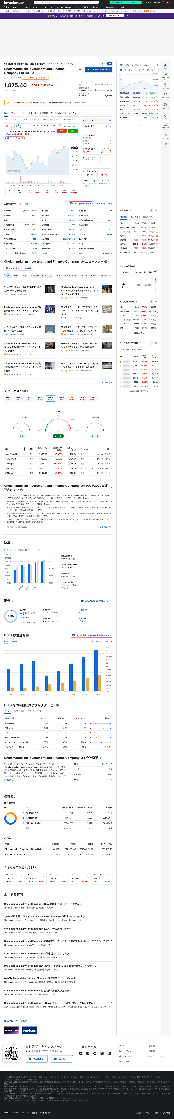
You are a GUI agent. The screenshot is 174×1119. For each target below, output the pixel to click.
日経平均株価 (124, 93)
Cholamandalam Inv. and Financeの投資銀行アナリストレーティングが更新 (22, 309)
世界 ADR (68, 11)
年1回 (6, 641)
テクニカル (56, 113)
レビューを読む (156, 285)
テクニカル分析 (15, 391)
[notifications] (163, 2)
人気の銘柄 (123, 217)
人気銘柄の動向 (127, 301)
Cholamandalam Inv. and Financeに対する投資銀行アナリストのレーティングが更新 (22, 367)
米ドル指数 (123, 118)
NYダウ (122, 105)
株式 (7, 11)
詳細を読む (8, 779)
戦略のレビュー (80, 103)
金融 (110, 769)
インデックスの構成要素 (64, 119)
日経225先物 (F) (125, 97)
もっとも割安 (124, 349)
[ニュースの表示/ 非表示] (60, 125)
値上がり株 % (135, 217)
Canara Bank (98, 875)
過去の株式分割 (47, 119)
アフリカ (128, 11)
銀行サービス (107, 764)
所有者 (24, 119)
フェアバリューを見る (102, 85)
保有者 (8, 796)
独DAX (122, 109)
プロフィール (14, 119)
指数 (127, 65)
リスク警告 (166, 1113)
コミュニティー (71, 113)
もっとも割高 (136, 349)
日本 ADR (76, 11)
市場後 (60, 11)
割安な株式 (137, 11)
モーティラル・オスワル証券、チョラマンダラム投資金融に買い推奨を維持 (79, 345)
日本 (29, 11)
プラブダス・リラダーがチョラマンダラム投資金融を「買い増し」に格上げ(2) (79, 329)
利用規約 (139, 1113)
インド (109, 779)
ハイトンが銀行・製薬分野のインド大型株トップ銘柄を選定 (22, 329)
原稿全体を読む (106, 527)
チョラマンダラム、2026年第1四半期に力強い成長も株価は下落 (22, 289)
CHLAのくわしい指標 (103, 203)
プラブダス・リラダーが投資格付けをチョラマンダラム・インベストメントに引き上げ (79, 310)
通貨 (121, 65)
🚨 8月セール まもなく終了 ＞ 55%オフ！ (125, 2)
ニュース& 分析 (29, 113)
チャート (15, 113)
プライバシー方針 (152, 1113)
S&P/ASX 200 (125, 113)
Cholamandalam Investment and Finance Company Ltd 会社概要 (51, 758)
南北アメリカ (87, 11)
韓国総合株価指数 (126, 101)
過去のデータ (34, 119)
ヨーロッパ (97, 11)
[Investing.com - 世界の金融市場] (14, 2)
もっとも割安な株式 (129, 343)
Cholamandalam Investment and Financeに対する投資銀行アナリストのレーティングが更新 (79, 290)
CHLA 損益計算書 (16, 635)
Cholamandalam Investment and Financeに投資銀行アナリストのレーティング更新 (22, 347)
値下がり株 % (148, 217)
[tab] (8, 398)
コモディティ (136, 65)
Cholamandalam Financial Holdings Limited (24, 849)
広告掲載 (152, 1051)
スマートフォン (125, 1051)
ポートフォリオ (125, 1056)
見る (46, 747)
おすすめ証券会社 (128, 266)
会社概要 (152, 1046)
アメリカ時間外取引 (49, 11)
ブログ (121, 1046)
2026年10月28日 (69, 239)
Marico (74, 875)
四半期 (14, 641)
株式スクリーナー (97, 7)
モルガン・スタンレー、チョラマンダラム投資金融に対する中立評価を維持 (79, 365)
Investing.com (9, 334)
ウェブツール (124, 1061)
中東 (105, 11)
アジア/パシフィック (116, 11)
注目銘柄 (124, 210)
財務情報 (44, 113)
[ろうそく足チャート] (6, 126)
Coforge (31, 875)
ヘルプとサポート (155, 1056)
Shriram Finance (12, 875)
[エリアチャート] (11, 126)
